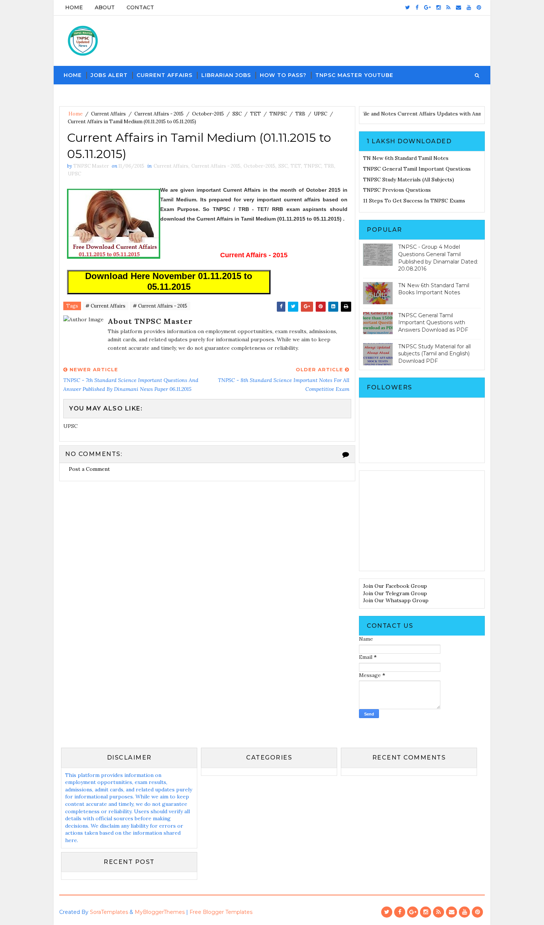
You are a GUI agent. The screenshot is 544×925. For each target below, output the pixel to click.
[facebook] (417, 7)
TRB (300, 114)
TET (255, 114)
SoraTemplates (109, 912)
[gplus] (427, 7)
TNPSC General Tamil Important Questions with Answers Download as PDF (433, 322)
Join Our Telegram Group (395, 593)
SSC (237, 114)
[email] (458, 7)
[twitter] (407, 7)
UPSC (320, 114)
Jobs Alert (109, 75)
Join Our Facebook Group (395, 586)
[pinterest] (479, 7)
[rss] (448, 7)
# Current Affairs (105, 306)
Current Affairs (164, 75)
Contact (140, 7)
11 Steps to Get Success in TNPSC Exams (414, 200)
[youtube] (469, 7)
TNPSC (278, 114)
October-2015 (208, 114)
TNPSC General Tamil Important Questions (417, 168)
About (105, 7)
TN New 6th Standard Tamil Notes (406, 158)
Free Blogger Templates (220, 912)
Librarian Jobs (226, 75)
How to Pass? (283, 75)
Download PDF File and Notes (370, 113)
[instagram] (438, 7)
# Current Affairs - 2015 (160, 306)
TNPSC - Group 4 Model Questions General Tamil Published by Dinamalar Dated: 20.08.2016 (438, 258)
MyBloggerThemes (160, 912)
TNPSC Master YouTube (354, 75)
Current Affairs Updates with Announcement (464, 113)
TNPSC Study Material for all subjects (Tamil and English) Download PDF (434, 353)
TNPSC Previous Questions (397, 190)
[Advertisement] (422, 521)
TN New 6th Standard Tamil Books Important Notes (433, 289)
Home (74, 7)
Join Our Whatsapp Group (396, 600)
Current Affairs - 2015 (159, 114)
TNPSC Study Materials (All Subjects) (408, 179)
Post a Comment (89, 469)
